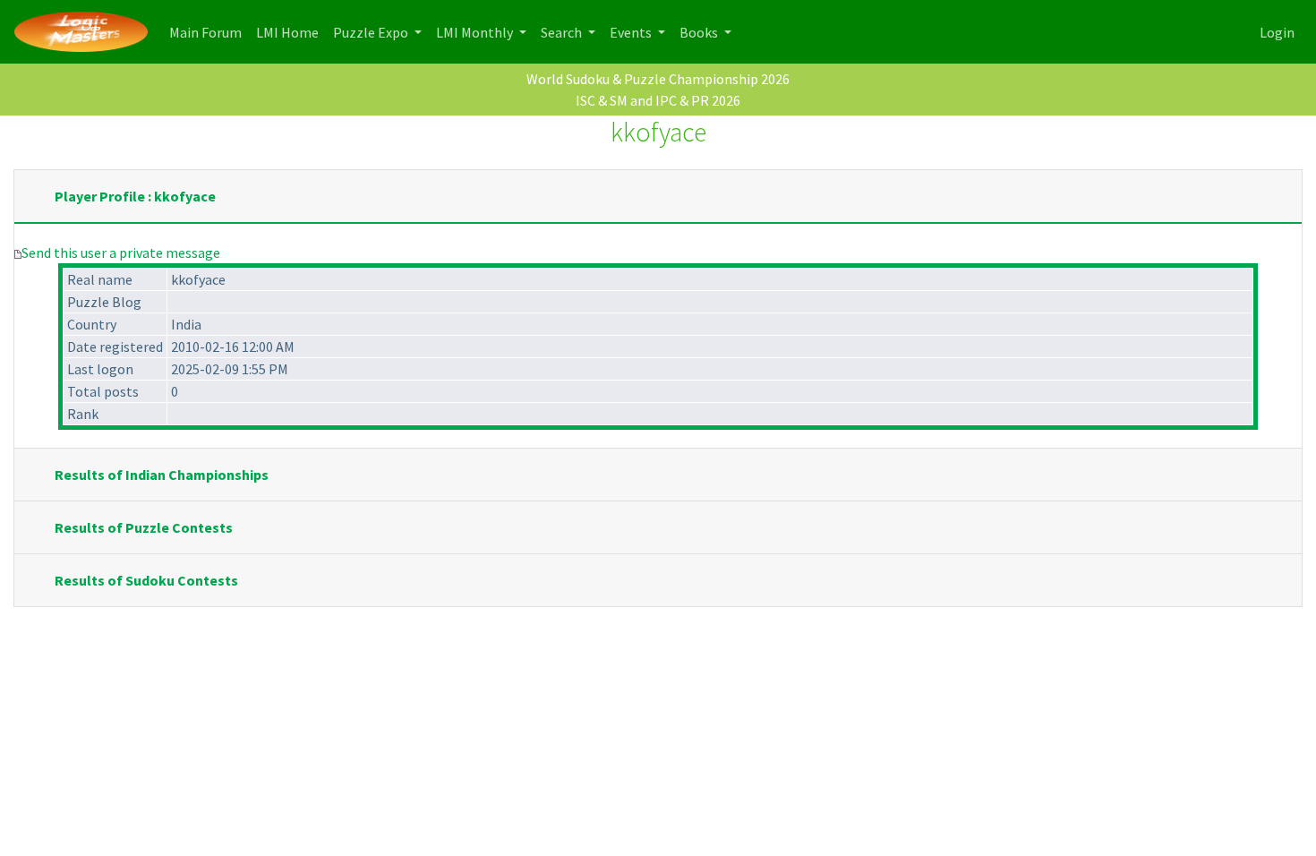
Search (563, 32)
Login (1277, 32)
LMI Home (291, 31)
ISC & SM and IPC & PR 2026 (658, 100)
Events (632, 32)
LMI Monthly (476, 32)
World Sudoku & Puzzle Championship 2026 (658, 79)
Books (700, 32)
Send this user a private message (120, 252)
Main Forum (209, 31)
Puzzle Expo (372, 32)
